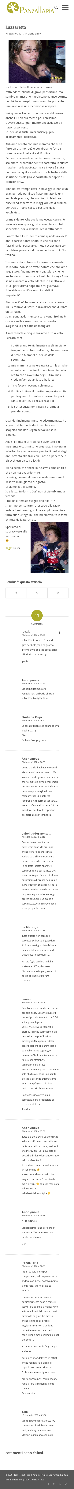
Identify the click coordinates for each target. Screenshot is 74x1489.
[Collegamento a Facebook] (48, 1484)
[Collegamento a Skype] (54, 1484)
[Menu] (63, 7)
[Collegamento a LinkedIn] (60, 1484)
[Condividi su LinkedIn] (58, 593)
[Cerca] (54, 7)
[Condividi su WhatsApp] (37, 593)
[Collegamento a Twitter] (65, 1484)
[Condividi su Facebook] (16, 593)
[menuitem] (54, 7)
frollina (16, 548)
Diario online (34, 33)
